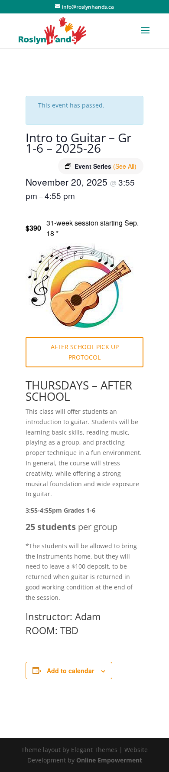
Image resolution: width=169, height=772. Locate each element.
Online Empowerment (109, 760)
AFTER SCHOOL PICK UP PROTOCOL (85, 352)
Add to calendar (70, 670)
